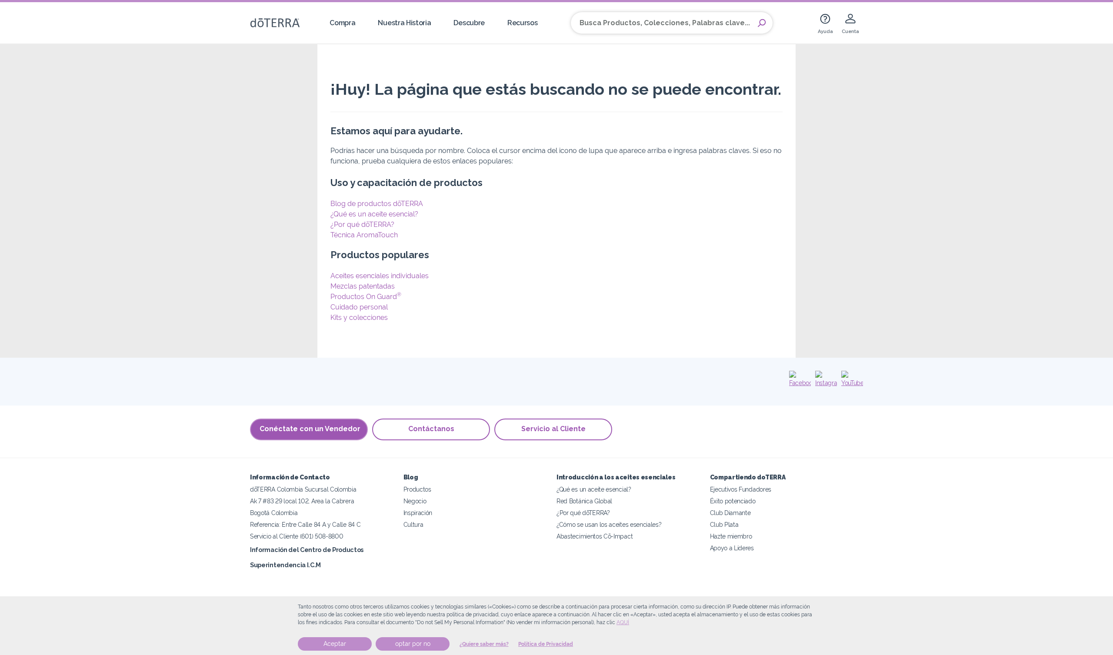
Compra (342, 23)
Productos (417, 489)
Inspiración (418, 512)
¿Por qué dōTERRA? (362, 224)
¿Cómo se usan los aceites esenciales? (609, 524)
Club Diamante (730, 512)
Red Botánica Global (584, 501)
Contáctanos (431, 429)
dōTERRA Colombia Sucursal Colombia (303, 489)
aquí (622, 622)
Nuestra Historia (404, 23)
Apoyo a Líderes (732, 548)
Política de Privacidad (545, 644)
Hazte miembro (731, 536)
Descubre (469, 23)
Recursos (522, 23)
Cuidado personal (359, 307)
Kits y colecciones (359, 317)
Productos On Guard (365, 297)
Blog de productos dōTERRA (376, 203)
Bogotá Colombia (273, 512)
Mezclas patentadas (362, 286)
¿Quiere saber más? (484, 644)
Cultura (413, 524)
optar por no (412, 643)
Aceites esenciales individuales (379, 276)
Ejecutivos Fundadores (741, 489)
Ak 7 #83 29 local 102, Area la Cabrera (302, 501)
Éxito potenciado (733, 501)
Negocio (415, 501)
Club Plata (724, 524)
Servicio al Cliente (553, 429)
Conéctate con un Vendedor (310, 429)
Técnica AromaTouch (364, 235)
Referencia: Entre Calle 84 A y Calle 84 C (305, 524)
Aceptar (334, 643)
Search (762, 23)
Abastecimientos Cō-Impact (594, 536)
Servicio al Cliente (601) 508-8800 (296, 536)
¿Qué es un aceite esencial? (374, 214)
